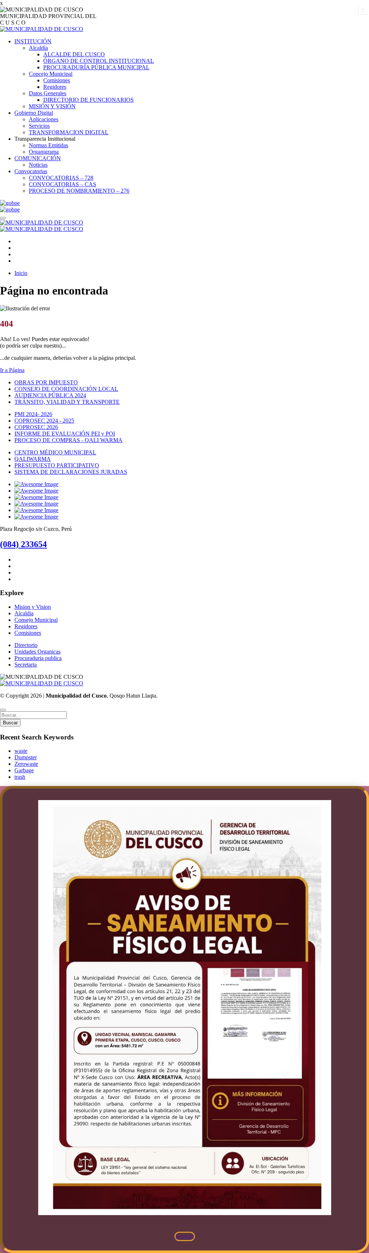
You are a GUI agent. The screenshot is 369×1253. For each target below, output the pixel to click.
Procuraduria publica (38, 658)
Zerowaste (26, 764)
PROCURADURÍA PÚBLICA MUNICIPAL (96, 67)
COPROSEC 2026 (36, 427)
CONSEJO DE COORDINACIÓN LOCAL (66, 389)
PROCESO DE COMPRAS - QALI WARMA (68, 440)
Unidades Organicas (37, 652)
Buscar (10, 722)
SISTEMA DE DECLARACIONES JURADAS (70, 472)
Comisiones (56, 80)
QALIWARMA (32, 459)
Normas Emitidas (48, 145)
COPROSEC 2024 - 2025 (44, 421)
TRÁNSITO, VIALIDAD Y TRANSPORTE (67, 402)
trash (19, 777)
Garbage (24, 770)
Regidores (54, 87)
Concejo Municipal (50, 74)
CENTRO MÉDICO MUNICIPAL (55, 452)
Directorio (25, 645)
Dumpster (25, 757)
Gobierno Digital (33, 113)
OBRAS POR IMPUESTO (46, 382)
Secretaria (25, 665)
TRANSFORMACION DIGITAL (68, 132)
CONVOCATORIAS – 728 (61, 178)
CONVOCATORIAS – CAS (62, 184)
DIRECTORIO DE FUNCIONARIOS (88, 100)
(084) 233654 (23, 544)
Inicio (20, 273)
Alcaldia (24, 613)
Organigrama (44, 152)
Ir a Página (12, 370)
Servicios (39, 126)
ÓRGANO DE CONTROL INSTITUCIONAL (98, 61)
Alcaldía (38, 48)
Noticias (38, 165)
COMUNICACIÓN (37, 158)
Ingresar (184, 1236)
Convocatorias (30, 171)
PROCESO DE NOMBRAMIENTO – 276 (79, 191)
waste (20, 751)
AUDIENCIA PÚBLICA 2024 (50, 395)
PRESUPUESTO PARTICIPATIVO (56, 465)
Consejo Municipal (36, 620)
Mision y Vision (32, 607)
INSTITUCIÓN (33, 41)
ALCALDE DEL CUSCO (74, 54)
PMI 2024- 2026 (33, 414)
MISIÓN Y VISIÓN (52, 106)
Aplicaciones (43, 119)
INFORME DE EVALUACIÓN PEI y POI (64, 434)
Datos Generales (47, 93)
